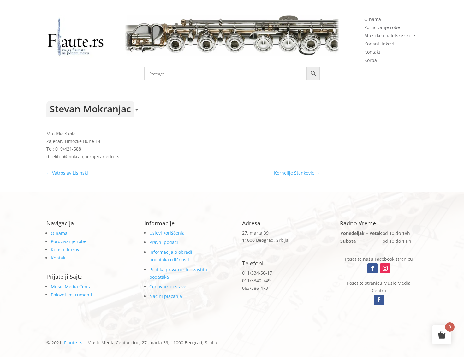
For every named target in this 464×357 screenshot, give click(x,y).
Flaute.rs (73, 343)
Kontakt (372, 52)
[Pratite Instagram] (385, 268)
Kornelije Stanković (297, 173)
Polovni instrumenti (71, 295)
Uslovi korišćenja (167, 233)
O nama (372, 19)
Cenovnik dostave (167, 286)
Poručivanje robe (382, 27)
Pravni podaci (163, 242)
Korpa (370, 60)
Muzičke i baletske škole (389, 36)
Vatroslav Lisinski (67, 173)
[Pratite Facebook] (372, 268)
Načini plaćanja (165, 296)
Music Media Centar (72, 286)
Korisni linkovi (379, 44)
